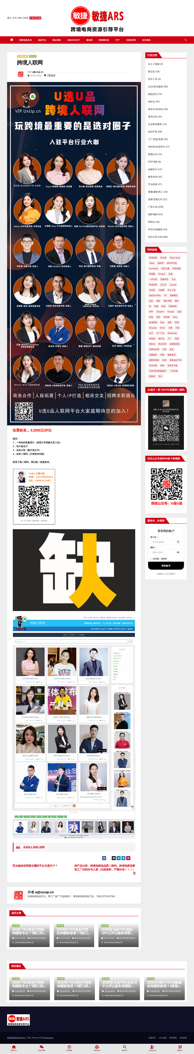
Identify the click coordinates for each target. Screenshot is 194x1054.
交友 (179, 311)
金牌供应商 (154, 349)
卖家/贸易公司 (155, 199)
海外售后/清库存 (156, 147)
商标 (162, 365)
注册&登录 (131, 40)
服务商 (161, 263)
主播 (170, 328)
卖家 (170, 322)
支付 (160, 376)
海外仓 (151, 101)
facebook (153, 268)
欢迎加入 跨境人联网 (33, 847)
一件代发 (153, 279)
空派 (172, 349)
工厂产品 (160, 333)
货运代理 (162, 344)
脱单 (151, 317)
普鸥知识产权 (176, 360)
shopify (170, 311)
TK (165, 295)
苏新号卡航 (173, 365)
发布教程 (146, 40)
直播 (156, 306)
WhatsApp (172, 333)
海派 (177, 338)
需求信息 (152, 116)
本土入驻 (172, 290)
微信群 (89, 40)
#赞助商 (51, 75)
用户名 (154, 537)
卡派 (164, 349)
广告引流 (152, 207)
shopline (160, 311)
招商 (177, 322)
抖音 (178, 328)
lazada (173, 285)
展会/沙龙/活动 (155, 109)
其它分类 (33, 56)
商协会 (151, 222)
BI (150, 306)
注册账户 (161, 574)
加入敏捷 (162, 1038)
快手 (151, 333)
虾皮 (163, 306)
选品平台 (42, 40)
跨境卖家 (153, 285)
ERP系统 (153, 162)
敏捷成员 (172, 355)
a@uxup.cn (37, 72)
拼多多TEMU (155, 295)
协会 (162, 322)
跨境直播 (177, 268)
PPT (117, 40)
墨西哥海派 (154, 360)
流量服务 (153, 355)
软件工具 (152, 79)
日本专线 (153, 365)
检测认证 (152, 154)
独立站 (151, 71)
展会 (158, 301)
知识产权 (152, 131)
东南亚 (152, 290)
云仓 (174, 279)
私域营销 (153, 322)
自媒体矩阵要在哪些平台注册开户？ (36, 865)
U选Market (73, 40)
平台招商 (152, 184)
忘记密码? (170, 574)
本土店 (163, 285)
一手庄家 (174, 371)
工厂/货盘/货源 (155, 139)
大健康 (161, 290)
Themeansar (48, 1038)
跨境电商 (153, 258)
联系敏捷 (173, 1038)
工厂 (170, 338)
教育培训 (152, 177)
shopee (161, 274)
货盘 (171, 274)
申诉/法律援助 (155, 229)
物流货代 (152, 94)
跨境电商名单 (25, 40)
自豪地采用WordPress (16, 1038)
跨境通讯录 (104, 40)
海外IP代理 (172, 263)
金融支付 (152, 169)
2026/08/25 (20, 991)
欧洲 (164, 360)
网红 (177, 301)
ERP (151, 311)
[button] (186, 40)
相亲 (158, 317)
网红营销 (168, 301)
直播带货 (164, 279)
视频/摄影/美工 (155, 192)
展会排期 (57, 40)
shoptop (153, 328)
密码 (153, 547)
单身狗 (167, 317)
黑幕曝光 (174, 295)
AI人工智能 (153, 64)
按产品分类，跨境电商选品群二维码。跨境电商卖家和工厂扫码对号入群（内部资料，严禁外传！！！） (104, 867)
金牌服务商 (175, 344)
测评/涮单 (153, 214)
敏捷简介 (152, 1038)
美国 (162, 355)
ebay (175, 317)
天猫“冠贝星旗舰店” (157, 371)
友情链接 (183, 1038)
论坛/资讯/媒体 (22, 56)
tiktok (151, 263)
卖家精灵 (173, 306)
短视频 (152, 274)
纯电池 (152, 338)
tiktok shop (175, 258)
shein (162, 328)
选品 (151, 301)
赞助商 (152, 376)
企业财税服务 (155, 124)
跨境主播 (165, 268)
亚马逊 (163, 258)
